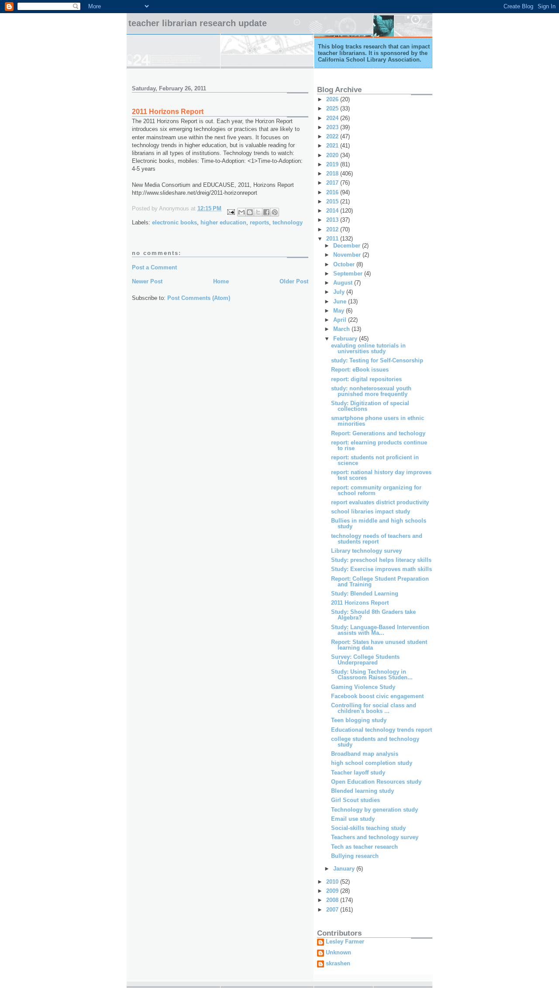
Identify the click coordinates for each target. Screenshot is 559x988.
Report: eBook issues (360, 369)
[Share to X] (258, 212)
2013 (333, 220)
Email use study (353, 819)
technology (288, 222)
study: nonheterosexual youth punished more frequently (371, 391)
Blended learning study (362, 791)
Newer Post (147, 281)
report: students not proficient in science (375, 460)
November (347, 254)
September (348, 273)
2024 (333, 118)
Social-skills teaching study (368, 828)
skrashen (338, 963)
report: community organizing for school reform (376, 490)
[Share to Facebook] (266, 212)
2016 (333, 192)
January (344, 868)
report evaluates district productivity (380, 502)
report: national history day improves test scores (381, 475)
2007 (333, 909)
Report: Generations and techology (378, 433)
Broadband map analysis (364, 753)
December (347, 245)
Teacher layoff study (358, 772)
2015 (333, 201)
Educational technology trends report (381, 729)
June (340, 301)
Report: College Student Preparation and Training (380, 581)
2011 (333, 238)
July (339, 292)
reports (259, 222)
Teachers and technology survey (374, 837)
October (344, 264)
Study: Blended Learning (364, 593)
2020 (333, 155)
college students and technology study (375, 742)
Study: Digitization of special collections (370, 406)
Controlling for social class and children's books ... (373, 708)
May (339, 310)
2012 (333, 229)
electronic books (174, 222)
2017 (333, 182)
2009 (333, 891)
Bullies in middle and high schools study (378, 523)
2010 (333, 881)
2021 (333, 145)
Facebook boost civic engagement (377, 696)
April (340, 320)
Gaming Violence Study (363, 687)
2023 (333, 127)
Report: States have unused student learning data (379, 645)
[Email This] (241, 212)
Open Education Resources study (376, 781)
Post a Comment (154, 267)
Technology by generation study (374, 809)
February (346, 338)
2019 (333, 164)
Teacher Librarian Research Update (197, 23)
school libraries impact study (370, 511)
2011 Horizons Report (360, 602)
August (343, 282)
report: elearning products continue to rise (379, 445)
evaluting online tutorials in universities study (368, 348)
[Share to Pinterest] (274, 212)
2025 (333, 108)
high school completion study (371, 763)
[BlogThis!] (249, 212)
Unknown (338, 953)
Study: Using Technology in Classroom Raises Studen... (372, 674)
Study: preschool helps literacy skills (381, 560)
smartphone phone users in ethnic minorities (377, 421)
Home (221, 281)
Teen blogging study (358, 720)
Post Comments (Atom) (198, 298)
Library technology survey (366, 550)
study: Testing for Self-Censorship (377, 360)
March (342, 329)
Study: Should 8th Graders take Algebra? (373, 615)
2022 (333, 136)
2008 (333, 900)
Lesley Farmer (345, 942)
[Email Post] (230, 211)
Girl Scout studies (355, 800)
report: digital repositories (366, 379)
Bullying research (355, 856)
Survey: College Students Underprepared (365, 660)
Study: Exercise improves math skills (381, 569)
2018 (333, 173)
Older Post (294, 281)
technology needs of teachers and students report (376, 539)
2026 (333, 99)
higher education (223, 222)
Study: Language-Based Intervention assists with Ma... (380, 630)
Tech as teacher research (364, 846)
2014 (333, 210)
